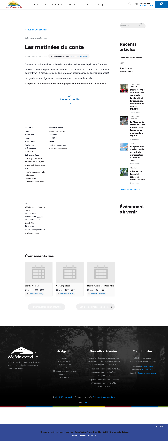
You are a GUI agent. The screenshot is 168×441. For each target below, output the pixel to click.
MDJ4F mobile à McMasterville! (101, 286)
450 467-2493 (148, 369)
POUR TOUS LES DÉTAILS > (84, 435)
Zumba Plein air (32, 286)
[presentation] (38, 272)
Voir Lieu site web (32, 233)
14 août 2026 (135, 164)
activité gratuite (31, 158)
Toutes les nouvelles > (130, 190)
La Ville (69, 5)
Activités (28, 151)
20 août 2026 (135, 139)
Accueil (64, 358)
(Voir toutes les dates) (79, 56)
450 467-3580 (147, 366)
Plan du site (64, 377)
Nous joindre (103, 5)
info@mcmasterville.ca (146, 373)
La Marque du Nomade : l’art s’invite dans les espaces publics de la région (137, 129)
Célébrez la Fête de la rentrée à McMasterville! (137, 175)
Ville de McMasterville (57, 131)
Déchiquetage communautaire (47, 306)
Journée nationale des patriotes (95, 306)
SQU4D (87, 402)
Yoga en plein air (63, 286)
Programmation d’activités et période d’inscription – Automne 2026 (137, 153)
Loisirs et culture (58, 5)
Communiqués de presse (131, 57)
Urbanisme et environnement (85, 5)
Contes (35, 151)
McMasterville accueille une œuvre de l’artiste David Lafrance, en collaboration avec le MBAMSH (137, 99)
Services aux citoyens (42, 5)
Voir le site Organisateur (58, 148)
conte (38, 161)
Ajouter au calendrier (70, 99)
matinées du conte (38, 165)
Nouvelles (124, 63)
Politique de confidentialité (104, 397)
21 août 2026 (134, 112)
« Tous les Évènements (36, 29)
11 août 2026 (134, 183)
